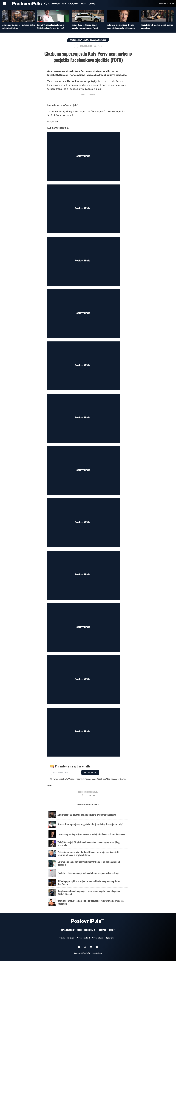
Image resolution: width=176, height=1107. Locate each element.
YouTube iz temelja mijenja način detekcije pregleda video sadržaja (88, 873)
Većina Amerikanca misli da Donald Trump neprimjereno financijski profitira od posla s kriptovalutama (88, 853)
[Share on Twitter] (86, 796)
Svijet (79, 40)
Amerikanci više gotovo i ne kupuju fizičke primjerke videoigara (86, 814)
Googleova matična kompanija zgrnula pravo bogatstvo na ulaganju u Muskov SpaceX (88, 892)
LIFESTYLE (83, 3)
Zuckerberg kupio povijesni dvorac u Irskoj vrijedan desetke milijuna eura (121, 26)
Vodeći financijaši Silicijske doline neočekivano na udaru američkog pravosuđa (88, 843)
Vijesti (86, 40)
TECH (64, 3)
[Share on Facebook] (82, 796)
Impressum (70, 937)
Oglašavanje (110, 937)
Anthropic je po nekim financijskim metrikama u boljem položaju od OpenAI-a (88, 863)
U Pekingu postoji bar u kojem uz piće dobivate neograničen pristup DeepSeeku (88, 882)
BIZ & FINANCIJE (54, 3)
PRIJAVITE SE (90, 772)
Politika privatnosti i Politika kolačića (90, 937)
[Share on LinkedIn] (90, 796)
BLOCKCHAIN (73, 3)
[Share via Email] (94, 796)
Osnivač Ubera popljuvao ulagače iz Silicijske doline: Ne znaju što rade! (50, 26)
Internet (72, 40)
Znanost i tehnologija (98, 40)
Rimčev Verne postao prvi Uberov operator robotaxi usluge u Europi (85, 26)
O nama (161, 3)
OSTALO (92, 3)
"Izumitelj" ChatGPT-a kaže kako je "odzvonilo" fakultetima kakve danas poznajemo (90, 902)
